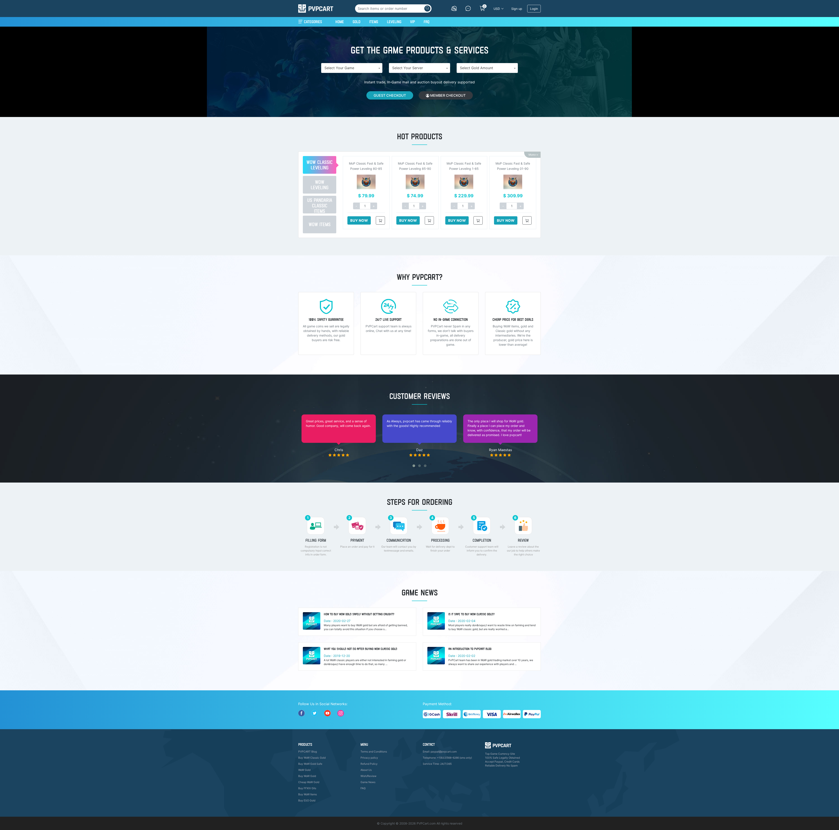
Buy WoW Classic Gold (312, 757)
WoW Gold (304, 770)
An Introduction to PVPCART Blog (469, 649)
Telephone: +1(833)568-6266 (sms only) (447, 757)
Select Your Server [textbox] (407, 68)
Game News (368, 782)
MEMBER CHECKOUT (447, 95)
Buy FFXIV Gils (307, 788)
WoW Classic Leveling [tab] (320, 164)
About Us (366, 770)
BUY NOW (359, 220)
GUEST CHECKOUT (390, 95)
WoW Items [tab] (320, 224)
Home (339, 21)
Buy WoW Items (307, 794)
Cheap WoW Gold (308, 782)
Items (373, 21)
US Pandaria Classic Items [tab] (319, 205)
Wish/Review (368, 776)
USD (497, 8)
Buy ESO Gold (306, 800)
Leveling (394, 21)
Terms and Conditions (374, 751)
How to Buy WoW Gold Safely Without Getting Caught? (359, 614)
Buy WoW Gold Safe (310, 763)
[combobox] (351, 68)
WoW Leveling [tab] (319, 184)
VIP (412, 21)
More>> (533, 154)
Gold (357, 21)
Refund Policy (369, 763)
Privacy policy (369, 757)
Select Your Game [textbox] (339, 68)
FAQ (426, 21)
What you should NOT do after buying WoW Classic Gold (360, 649)
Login (534, 8)
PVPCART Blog (307, 751)
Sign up (516, 8)
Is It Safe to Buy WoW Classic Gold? (471, 614)
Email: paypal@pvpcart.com (440, 751)
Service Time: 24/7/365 (437, 763)
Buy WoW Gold (307, 776)
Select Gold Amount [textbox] (476, 68)
